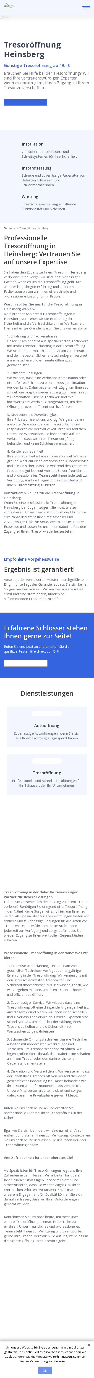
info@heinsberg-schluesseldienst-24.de (47, 1289)
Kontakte (11, 1316)
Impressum (13, 1329)
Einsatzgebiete (16, 1309)
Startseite (12, 1303)
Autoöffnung (47, 725)
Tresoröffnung (47, 772)
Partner (10, 1322)
